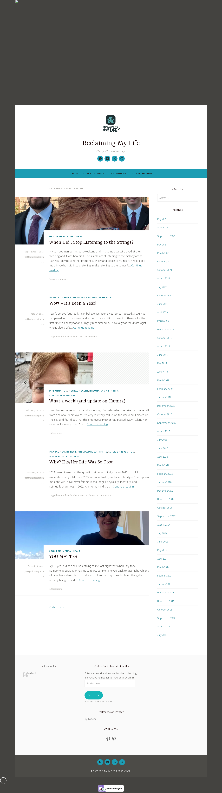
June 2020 (162, 303)
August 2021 (163, 278)
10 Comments (104, 495)
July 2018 (162, 439)
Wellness (76, 236)
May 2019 (162, 363)
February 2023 (165, 261)
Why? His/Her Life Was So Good (81, 462)
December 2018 (166, 405)
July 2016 (162, 635)
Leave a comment (58, 279)
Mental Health (59, 236)
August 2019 (163, 346)
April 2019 (162, 371)
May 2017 (162, 550)
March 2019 (163, 380)
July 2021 (162, 287)
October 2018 (164, 414)
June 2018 (162, 448)
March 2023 (163, 253)
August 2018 (163, 431)
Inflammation (58, 390)
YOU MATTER (63, 557)
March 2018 (163, 465)
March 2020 (163, 320)
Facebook (49, 666)
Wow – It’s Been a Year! (72, 303)
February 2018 (165, 473)
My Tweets (90, 718)
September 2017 (166, 516)
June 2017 (162, 541)
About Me (55, 551)
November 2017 (165, 499)
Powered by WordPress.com (110, 771)
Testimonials (95, 173)
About (76, 173)
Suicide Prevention (62, 395)
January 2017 (164, 584)
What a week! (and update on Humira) (87, 401)
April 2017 (162, 558)
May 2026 (162, 219)
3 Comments (91, 336)
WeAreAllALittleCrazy (64, 456)
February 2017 (165, 575)
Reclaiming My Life (111, 143)
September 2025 (166, 236)
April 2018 (162, 456)
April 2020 (162, 312)
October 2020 (164, 295)
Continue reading (83, 327)
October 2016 (164, 609)
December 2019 (166, 329)
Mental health (64, 336)
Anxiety (54, 297)
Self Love (77, 336)
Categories (118, 173)
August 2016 (163, 626)
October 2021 (164, 269)
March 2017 (163, 567)
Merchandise (144, 173)
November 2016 (165, 601)
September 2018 (166, 422)
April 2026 (162, 227)
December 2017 (166, 490)
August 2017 (163, 524)
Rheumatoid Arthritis (104, 390)
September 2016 (166, 618)
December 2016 (166, 592)
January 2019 (164, 397)
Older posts (56, 607)
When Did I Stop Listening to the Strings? (91, 242)
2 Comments (55, 433)
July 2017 (162, 533)
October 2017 (164, 507)
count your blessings (76, 297)
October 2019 (164, 337)
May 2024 (162, 244)
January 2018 (164, 482)
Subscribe (93, 695)
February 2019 (165, 388)
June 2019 (162, 354)
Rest (73, 451)
